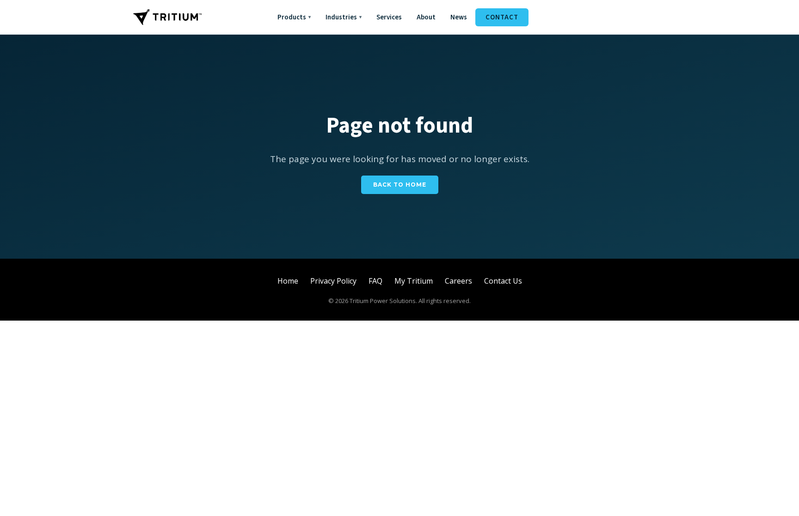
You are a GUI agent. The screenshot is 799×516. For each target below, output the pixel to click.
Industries (344, 17)
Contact (502, 17)
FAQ (375, 281)
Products (294, 17)
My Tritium (413, 281)
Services (389, 17)
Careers (458, 281)
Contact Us (503, 281)
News (458, 17)
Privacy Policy (333, 281)
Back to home (399, 184)
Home (287, 281)
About (426, 17)
